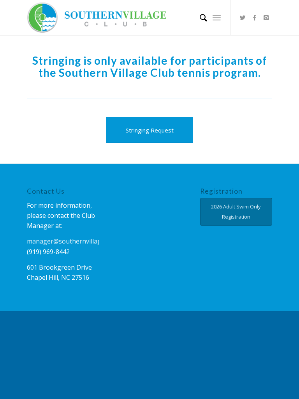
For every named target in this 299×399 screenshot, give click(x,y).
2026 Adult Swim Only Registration (236, 211)
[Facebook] (254, 17)
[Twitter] (243, 17)
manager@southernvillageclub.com (78, 241)
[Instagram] (266, 17)
